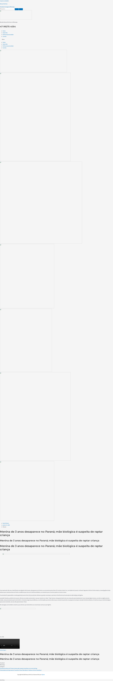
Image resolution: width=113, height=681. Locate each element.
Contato (4, 36)
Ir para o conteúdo (4, 1)
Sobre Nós (5, 32)
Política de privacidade (8, 34)
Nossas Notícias (3, 4)
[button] (56, 39)
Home (4, 31)
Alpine (43, 674)
